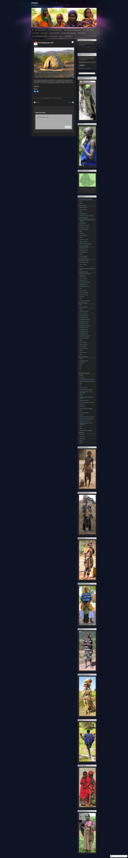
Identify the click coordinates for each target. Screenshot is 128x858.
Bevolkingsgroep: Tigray (83, 360)
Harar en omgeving (82, 264)
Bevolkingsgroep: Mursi (83, 333)
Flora (80, 385)
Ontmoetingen (82, 438)
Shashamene (81, 296)
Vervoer (80, 426)
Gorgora (80, 237)
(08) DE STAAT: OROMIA (83, 271)
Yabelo (80, 298)
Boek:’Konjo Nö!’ (44, 33)
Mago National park (83, 346)
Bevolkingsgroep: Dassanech (84, 319)
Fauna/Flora (81, 434)
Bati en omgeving (82, 223)
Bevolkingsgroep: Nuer (83, 250)
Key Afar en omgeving (83, 344)
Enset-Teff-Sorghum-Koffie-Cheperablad (86, 379)
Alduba (80, 309)
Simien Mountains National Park (85, 243)
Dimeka (80, 340)
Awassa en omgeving (83, 313)
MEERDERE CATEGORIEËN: (84, 373)
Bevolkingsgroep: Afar (83, 213)
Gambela (81, 254)
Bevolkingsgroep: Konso (83, 331)
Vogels (80, 428)
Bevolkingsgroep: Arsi (83, 284)
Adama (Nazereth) (82, 276)
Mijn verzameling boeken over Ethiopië (39, 36)
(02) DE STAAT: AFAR (83, 205)
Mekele (80, 364)
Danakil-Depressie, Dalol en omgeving (86, 215)
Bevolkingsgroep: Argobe (84, 260)
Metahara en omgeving (83, 294)
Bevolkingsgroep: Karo (83, 329)
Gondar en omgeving (83, 235)
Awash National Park (83, 280)
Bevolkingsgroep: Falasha (84, 227)
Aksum (80, 358)
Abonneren (82, 65)
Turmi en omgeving (82, 352)
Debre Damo (81, 362)
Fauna (80, 383)
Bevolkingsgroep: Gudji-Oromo (85, 325)
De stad (37, 102)
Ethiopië (34, 3)
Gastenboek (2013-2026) (54, 33)
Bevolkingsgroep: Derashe (84, 321)
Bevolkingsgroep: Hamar (83, 327)
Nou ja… (81, 410)
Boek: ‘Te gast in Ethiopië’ (88, 30)
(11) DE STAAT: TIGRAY (83, 356)
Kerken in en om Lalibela (84, 239)
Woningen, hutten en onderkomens (85, 430)
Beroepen (81, 375)
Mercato (80, 203)
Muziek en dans (82, 406)
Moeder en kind (82, 404)
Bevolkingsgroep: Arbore (83, 315)
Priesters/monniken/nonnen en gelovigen (86, 416)
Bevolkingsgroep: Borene (84, 286)
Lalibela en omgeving (83, 241)
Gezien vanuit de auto (83, 387)
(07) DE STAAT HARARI (83, 258)
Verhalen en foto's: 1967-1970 (84, 421)
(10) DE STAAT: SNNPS (83, 307)
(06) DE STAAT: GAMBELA (83, 245)
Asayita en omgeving (83, 207)
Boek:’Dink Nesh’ (35, 33)
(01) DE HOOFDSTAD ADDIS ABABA (85, 199)
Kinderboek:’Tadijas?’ (82, 33)
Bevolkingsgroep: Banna (83, 317)
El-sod (80, 288)
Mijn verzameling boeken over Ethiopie (86, 402)
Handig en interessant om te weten (85, 389)
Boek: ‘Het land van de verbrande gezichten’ (72, 30)
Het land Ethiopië (68, 36)
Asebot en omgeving (83, 209)
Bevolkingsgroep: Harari (83, 262)
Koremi (70, 102)
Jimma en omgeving (83, 290)
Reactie (68, 126)
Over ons (61, 36)
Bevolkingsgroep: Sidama (84, 338)
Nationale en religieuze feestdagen (85, 408)
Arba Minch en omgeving (84, 311)
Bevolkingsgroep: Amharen (84, 225)
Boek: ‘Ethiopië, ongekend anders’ (55, 30)
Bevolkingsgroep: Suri (83, 252)
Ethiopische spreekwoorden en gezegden (87, 381)
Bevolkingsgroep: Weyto (83, 229)
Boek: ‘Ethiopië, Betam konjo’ (41, 30)
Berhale (80, 211)
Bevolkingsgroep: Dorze (83, 323)
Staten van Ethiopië (53, 36)
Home (32, 30)
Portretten (81, 414)
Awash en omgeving (83, 278)
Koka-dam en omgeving (83, 292)
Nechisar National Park (83, 348)
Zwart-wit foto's (81, 432)
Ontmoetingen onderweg (83, 412)
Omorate (81, 350)
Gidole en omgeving (83, 342)
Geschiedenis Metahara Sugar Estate (68, 33)
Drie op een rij (82, 377)
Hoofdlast (81, 395)
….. (79, 371)
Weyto (80, 354)
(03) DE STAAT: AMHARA (83, 217)
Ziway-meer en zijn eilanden (84, 300)
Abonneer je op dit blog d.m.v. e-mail (86, 54)
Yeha (80, 369)
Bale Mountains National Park (84, 282)
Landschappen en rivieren (84, 400)
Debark (80, 231)
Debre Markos (82, 233)
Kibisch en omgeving (83, 256)
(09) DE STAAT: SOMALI (83, 302)
